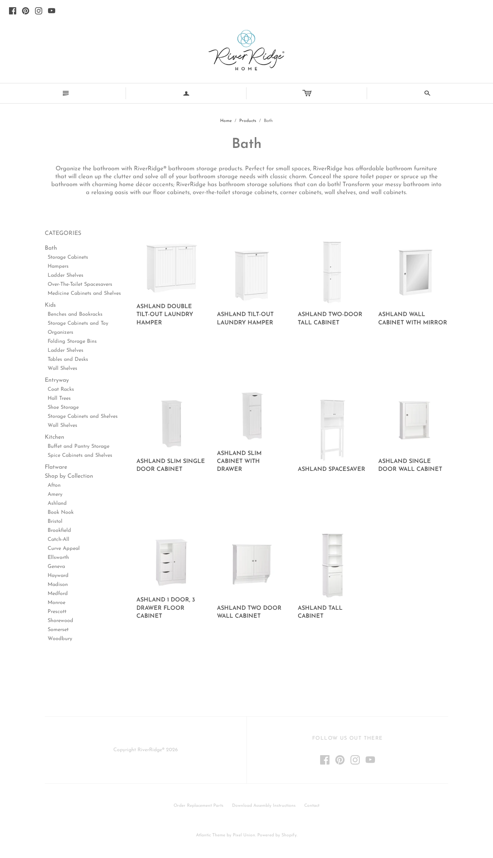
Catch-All (58, 539)
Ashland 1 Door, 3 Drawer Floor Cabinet (165, 608)
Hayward (58, 575)
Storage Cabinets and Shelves (83, 416)
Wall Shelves (62, 368)
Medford (58, 593)
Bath (51, 248)
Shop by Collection (69, 476)
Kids (50, 305)
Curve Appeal (64, 548)
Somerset (58, 629)
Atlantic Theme (210, 835)
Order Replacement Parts (198, 806)
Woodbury (60, 639)
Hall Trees (59, 398)
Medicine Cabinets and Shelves (84, 293)
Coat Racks (61, 389)
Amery (55, 494)
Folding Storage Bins (72, 341)
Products (247, 121)
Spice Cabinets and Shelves (80, 455)
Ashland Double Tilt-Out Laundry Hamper (164, 315)
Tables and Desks (68, 359)
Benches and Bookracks (75, 314)
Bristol (55, 521)
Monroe (56, 602)
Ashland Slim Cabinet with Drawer (239, 462)
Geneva (56, 566)
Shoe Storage (63, 407)
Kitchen (54, 437)
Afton (54, 485)
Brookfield (59, 530)
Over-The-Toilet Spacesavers (80, 284)
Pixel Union (244, 835)
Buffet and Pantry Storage (78, 446)
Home (226, 121)
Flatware (56, 467)
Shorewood (60, 620)
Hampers (58, 266)
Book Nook (61, 512)
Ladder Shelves (65, 275)
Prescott (57, 611)
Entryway (57, 380)
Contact (311, 806)
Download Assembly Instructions (264, 806)
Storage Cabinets (68, 257)
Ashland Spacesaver (331, 469)
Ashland (57, 503)
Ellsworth (58, 557)
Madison (58, 584)
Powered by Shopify (277, 835)
